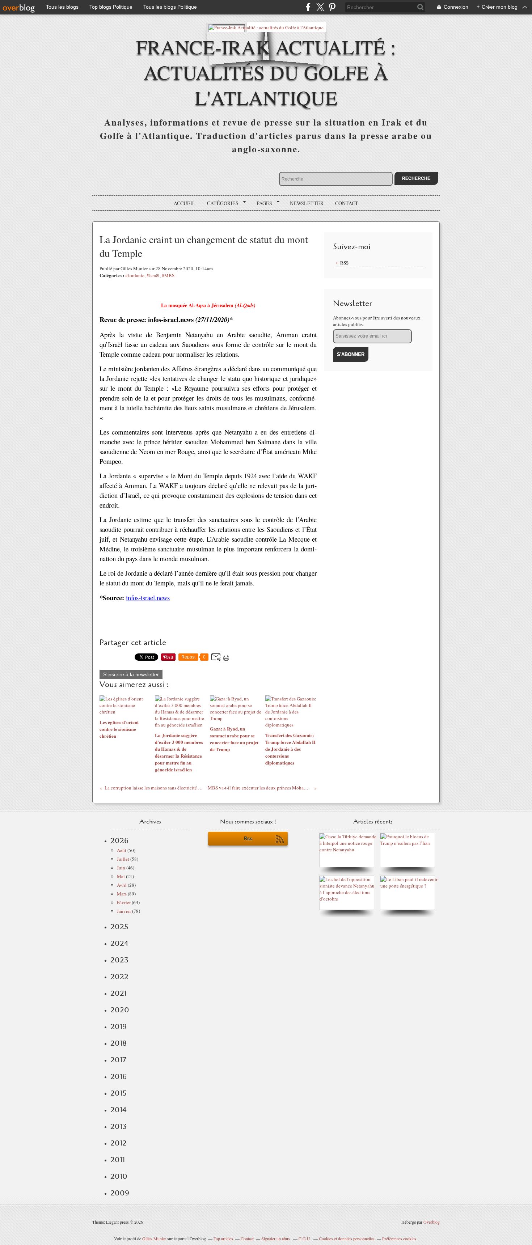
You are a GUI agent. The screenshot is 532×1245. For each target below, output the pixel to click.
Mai (121, 876)
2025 (119, 926)
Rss (248, 838)
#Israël (153, 275)
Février (124, 902)
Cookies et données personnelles (347, 1238)
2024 (119, 943)
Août (121, 850)
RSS (344, 262)
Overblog (431, 1222)
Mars (122, 893)
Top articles (223, 1238)
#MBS (168, 275)
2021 (118, 993)
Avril (122, 885)
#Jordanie (134, 275)
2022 (119, 976)
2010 (118, 1176)
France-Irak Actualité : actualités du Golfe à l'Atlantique (266, 71)
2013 (118, 1126)
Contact (346, 203)
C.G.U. (305, 1238)
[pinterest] (332, 7)
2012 (118, 1143)
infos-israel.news (148, 597)
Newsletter (307, 203)
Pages (262, 203)
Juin (121, 867)
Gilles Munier (154, 1238)
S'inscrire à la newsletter (131, 674)
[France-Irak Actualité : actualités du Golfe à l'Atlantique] (266, 27)
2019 (118, 1026)
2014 (118, 1109)
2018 (118, 1043)
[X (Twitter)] (320, 7)
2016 (118, 1076)
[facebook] (308, 7)
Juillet (123, 859)
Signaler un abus (276, 1238)
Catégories (220, 203)
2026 (119, 840)
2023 (119, 960)
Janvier (124, 911)
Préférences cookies (399, 1238)
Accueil (184, 203)
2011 (117, 1159)
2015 (118, 1093)
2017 (118, 1059)
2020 (119, 1009)
